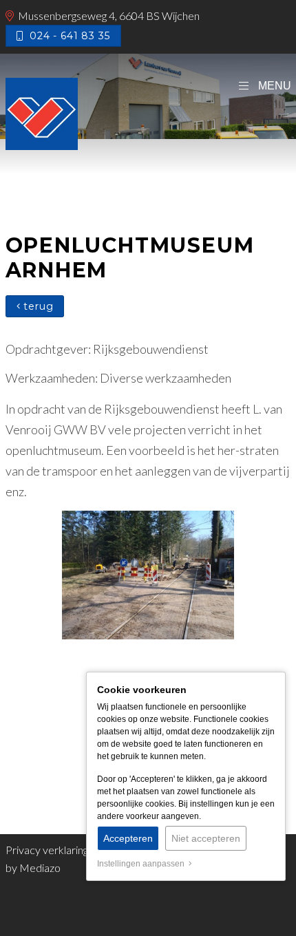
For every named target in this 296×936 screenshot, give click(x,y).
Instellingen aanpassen (143, 864)
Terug (36, 306)
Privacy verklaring (47, 849)
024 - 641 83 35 (66, 36)
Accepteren (128, 838)
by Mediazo (33, 867)
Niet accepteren (205, 838)
